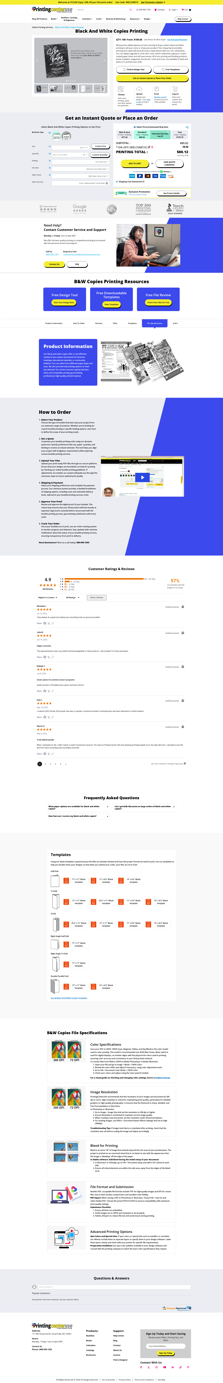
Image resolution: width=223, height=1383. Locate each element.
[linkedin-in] (173, 1367)
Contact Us (54, 264)
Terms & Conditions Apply (138, 194)
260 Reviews (51, 589)
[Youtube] (164, 1367)
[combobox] (70, 147)
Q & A (175, 323)
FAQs (115, 323)
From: (130, 39)
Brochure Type (38, 132)
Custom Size (100, 146)
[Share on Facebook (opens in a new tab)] (44, 623)
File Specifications (154, 323)
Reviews (98, 323)
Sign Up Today (165, 1353)
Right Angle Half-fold (60, 936)
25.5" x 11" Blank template (106, 902)
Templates (132, 323)
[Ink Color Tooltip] (49, 168)
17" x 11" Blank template (78, 880)
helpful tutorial (162, 1077)
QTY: (118, 39)
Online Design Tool (135, 69)
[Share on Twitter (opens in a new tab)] (48, 623)
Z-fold (53, 913)
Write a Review (96, 597)
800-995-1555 (83, 542)
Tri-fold (54, 891)
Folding (35, 161)
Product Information (53, 323)
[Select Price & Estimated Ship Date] (135, 127)
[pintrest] (188, 1367)
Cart (186, 9)
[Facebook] (141, 1367)
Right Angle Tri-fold (59, 953)
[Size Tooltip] (49, 146)
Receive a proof (160, 97)
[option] (70, 61)
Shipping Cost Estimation (130, 181)
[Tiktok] (180, 1367)
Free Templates (173, 69)
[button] (37, 61)
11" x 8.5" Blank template (106, 880)
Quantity (35, 153)
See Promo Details (171, 193)
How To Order (79, 323)
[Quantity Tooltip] (49, 153)
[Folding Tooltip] (49, 160)
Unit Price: (148, 39)
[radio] (111, 579)
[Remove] (152, 147)
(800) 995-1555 (45, 1349)
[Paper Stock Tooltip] (49, 175)
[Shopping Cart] (183, 9)
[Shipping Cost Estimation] (117, 181)
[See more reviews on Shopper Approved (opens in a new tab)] (52, 623)
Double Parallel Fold (59, 976)
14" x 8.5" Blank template (133, 880)
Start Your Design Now (64, 302)
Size (33, 146)
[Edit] (149, 147)
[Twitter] (148, 1367)
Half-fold (54, 871)
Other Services (37, 182)
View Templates (111, 304)
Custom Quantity (99, 154)
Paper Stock (36, 175)
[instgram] (157, 1367)
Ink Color (35, 168)
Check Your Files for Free (158, 302)
